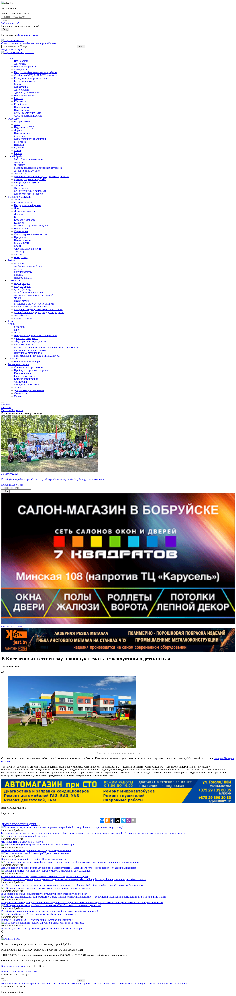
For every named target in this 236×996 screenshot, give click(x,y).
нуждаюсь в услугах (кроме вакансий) (35, 303)
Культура (19, 147)
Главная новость (23, 373)
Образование (21, 86)
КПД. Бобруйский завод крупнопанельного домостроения (153, 833)
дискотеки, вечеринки (26, 338)
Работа (11, 260)
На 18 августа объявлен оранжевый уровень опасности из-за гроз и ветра (41, 928)
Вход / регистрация (11, 49)
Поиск (81, 46)
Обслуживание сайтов (26, 384)
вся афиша (20, 326)
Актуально (20, 63)
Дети (17, 208)
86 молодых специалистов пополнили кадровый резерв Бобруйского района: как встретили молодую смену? (61, 833)
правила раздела (23, 318)
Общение (13, 358)
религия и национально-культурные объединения (41, 176)
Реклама (32, 971)
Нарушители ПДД (24, 127)
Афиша (12, 324)
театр (17, 332)
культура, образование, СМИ (30, 179)
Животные (20, 136)
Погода (155, 983)
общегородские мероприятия (30, 341)
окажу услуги (21, 300)
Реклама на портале (37, 43)
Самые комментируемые (27, 112)
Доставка (19, 214)
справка (18, 162)
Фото (10, 321)
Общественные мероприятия (30, 138)
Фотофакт (13, 118)
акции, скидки (22, 283)
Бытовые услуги (23, 202)
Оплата (52, 43)
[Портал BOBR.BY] (12, 40)
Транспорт (20, 251)
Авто (17, 199)
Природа (19, 144)
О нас (4, 43)
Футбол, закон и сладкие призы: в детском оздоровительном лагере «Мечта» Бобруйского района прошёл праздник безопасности (72, 885)
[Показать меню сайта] (2, 402)
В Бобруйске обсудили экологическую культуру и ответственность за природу (44, 893)
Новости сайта (22, 107)
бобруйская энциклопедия (28, 159)
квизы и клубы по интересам (30, 350)
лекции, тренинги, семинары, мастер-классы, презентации (46, 347)
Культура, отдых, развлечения (30, 78)
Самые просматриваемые (28, 115)
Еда (16, 217)
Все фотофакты (22, 121)
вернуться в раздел (11, 626)
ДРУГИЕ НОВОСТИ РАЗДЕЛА (19, 824)
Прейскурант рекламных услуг (31, 370)
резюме (18, 269)
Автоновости (21, 89)
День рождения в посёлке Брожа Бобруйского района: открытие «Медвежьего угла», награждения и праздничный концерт (68, 867)
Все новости (21, 60)
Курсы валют (137, 983)
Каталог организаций (19, 196)
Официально (21, 69)
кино (17, 329)
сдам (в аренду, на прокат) (28, 292)
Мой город (20, 141)
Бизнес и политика (24, 81)
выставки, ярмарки (24, 344)
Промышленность (24, 240)
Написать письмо (17, 43)
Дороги (18, 130)
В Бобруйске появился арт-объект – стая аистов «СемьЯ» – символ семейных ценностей (49, 911)
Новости (12, 58)
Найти (5, 491)
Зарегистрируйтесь (27, 35)
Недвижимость (22, 228)
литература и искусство (27, 182)
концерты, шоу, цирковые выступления (35, 335)
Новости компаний (24, 95)
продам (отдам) (22, 286)
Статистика (20, 393)
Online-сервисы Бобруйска (28, 193)
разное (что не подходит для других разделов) (39, 312)
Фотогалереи (21, 188)
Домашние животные (26, 211)
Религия (18, 98)
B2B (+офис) (21, 257)
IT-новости (20, 101)
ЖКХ (17, 124)
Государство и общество (27, 205)
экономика (20, 173)
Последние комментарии (27, 361)
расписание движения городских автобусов (38, 167)
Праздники (20, 237)
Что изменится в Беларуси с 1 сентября (22, 841)
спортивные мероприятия (28, 352)
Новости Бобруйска (25, 66)
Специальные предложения (29, 367)
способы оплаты (23, 277)
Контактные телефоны (13, 966)
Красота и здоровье (24, 219)
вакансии (19, 263)
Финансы (19, 254)
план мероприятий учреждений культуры (37, 355)
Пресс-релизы (21, 110)
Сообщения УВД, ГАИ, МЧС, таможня (35, 75)
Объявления (14, 280)
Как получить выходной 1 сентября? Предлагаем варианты (33, 859)
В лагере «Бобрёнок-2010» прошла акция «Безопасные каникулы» (37, 919)
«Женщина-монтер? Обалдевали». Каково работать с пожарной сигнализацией (44, 876)
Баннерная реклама (24, 376)
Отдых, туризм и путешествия (30, 234)
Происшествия (22, 133)
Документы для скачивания (29, 390)
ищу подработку (23, 271)
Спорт (17, 84)
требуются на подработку (28, 266)
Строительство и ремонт (27, 248)
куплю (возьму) (22, 289)
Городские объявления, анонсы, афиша (35, 72)
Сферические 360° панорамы (30, 191)
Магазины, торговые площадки (31, 225)
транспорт (19, 165)
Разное (18, 153)
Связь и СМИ (21, 243)
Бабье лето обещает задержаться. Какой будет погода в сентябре (36, 850)
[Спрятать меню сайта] (2, 978)
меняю (17, 298)
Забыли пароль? (10, 23)
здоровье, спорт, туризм (27, 170)
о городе (18, 185)
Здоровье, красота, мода (27, 92)
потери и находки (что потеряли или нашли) (38, 309)
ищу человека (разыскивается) (30, 306)
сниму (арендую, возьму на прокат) (33, 295)
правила (18, 274)
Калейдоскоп (21, 104)
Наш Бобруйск (16, 156)
